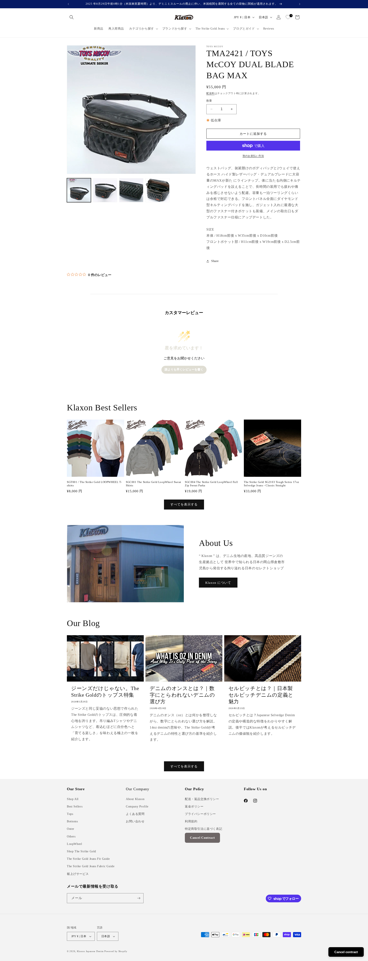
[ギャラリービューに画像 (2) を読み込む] (105, 190)
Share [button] (215, 261)
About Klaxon (135, 799)
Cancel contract (346, 952)
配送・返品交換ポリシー (202, 799)
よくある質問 (135, 814)
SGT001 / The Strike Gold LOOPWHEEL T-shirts (94, 483)
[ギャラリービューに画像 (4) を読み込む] (157, 190)
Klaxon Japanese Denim (90, 951)
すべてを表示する (184, 504)
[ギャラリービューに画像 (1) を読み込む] (79, 190)
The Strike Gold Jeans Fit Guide (88, 858)
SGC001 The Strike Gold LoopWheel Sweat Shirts (153, 483)
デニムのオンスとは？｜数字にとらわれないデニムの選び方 (182, 695)
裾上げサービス (78, 874)
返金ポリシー (194, 806)
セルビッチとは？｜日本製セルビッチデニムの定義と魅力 (261, 695)
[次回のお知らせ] (299, 4)
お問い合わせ (135, 821)
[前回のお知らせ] (68, 4)
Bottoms (72, 821)
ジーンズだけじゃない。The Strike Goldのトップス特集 (105, 692)
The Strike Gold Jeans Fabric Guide (90, 866)
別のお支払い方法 (253, 155)
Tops (70, 814)
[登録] (138, 898)
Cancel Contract (202, 837)
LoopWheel (74, 844)
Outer (70, 828)
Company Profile (137, 806)
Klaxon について (218, 582)
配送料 (210, 93)
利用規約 (191, 821)
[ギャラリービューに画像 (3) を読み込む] (131, 190)
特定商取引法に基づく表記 (203, 828)
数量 (209, 100)
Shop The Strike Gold (81, 851)
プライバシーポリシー (200, 814)
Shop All (73, 799)
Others (71, 836)
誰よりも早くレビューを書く (184, 369)
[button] (71, 17)
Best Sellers (74, 806)
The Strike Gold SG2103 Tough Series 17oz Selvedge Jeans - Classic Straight (271, 483)
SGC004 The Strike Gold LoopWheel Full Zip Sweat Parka (211, 483)
